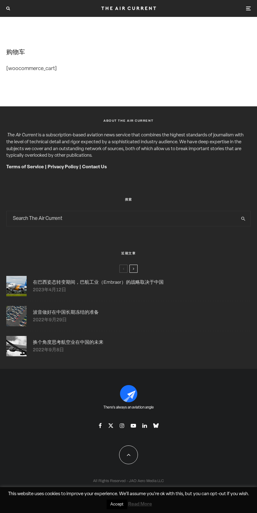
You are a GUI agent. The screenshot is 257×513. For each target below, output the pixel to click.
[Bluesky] (156, 425)
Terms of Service (25, 167)
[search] (243, 218)
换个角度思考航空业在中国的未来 (68, 342)
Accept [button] (116, 504)
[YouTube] (133, 425)
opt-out (218, 494)
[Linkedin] (144, 425)
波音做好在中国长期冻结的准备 (66, 312)
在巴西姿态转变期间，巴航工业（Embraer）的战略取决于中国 (98, 282)
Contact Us (94, 167)
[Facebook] (100, 425)
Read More (140, 504)
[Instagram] (122, 425)
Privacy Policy (63, 167)
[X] (111, 425)
